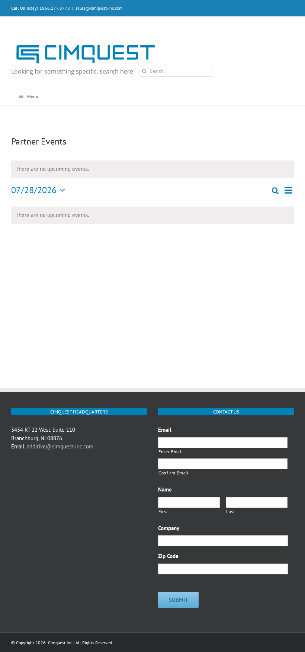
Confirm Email (173, 473)
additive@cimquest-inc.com (60, 446)
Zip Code (168, 555)
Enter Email (170, 451)
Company (168, 528)
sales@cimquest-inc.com (99, 8)
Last (230, 511)
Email (167, 429)
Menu (32, 96)
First (163, 511)
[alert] (152, 215)
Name (165, 489)
